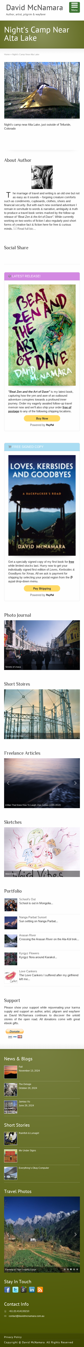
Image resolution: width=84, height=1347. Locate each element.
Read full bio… (26, 228)
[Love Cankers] (11, 977)
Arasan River (27, 935)
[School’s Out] (11, 905)
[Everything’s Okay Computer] (42, 714)
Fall (21, 1066)
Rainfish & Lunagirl (29, 1133)
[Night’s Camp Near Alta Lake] (42, 90)
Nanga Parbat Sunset (32, 917)
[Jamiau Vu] (10, 1107)
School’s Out (27, 899)
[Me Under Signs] (10, 1155)
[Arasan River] (11, 941)
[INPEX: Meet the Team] (42, 783)
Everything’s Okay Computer (34, 1168)
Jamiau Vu (24, 1101)
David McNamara (34, 8)
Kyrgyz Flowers (29, 953)
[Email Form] (15, 228)
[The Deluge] (10, 1089)
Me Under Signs (27, 1150)
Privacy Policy (13, 1337)
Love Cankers (28, 971)
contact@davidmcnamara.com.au (26, 1316)
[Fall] (10, 1072)
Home (7, 54)
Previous (8, 714)
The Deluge (25, 1084)
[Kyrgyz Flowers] (11, 959)
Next (76, 714)
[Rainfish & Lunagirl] (10, 1138)
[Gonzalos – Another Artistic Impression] (42, 852)
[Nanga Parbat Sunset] (11, 923)
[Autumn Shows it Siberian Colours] (42, 1235)
